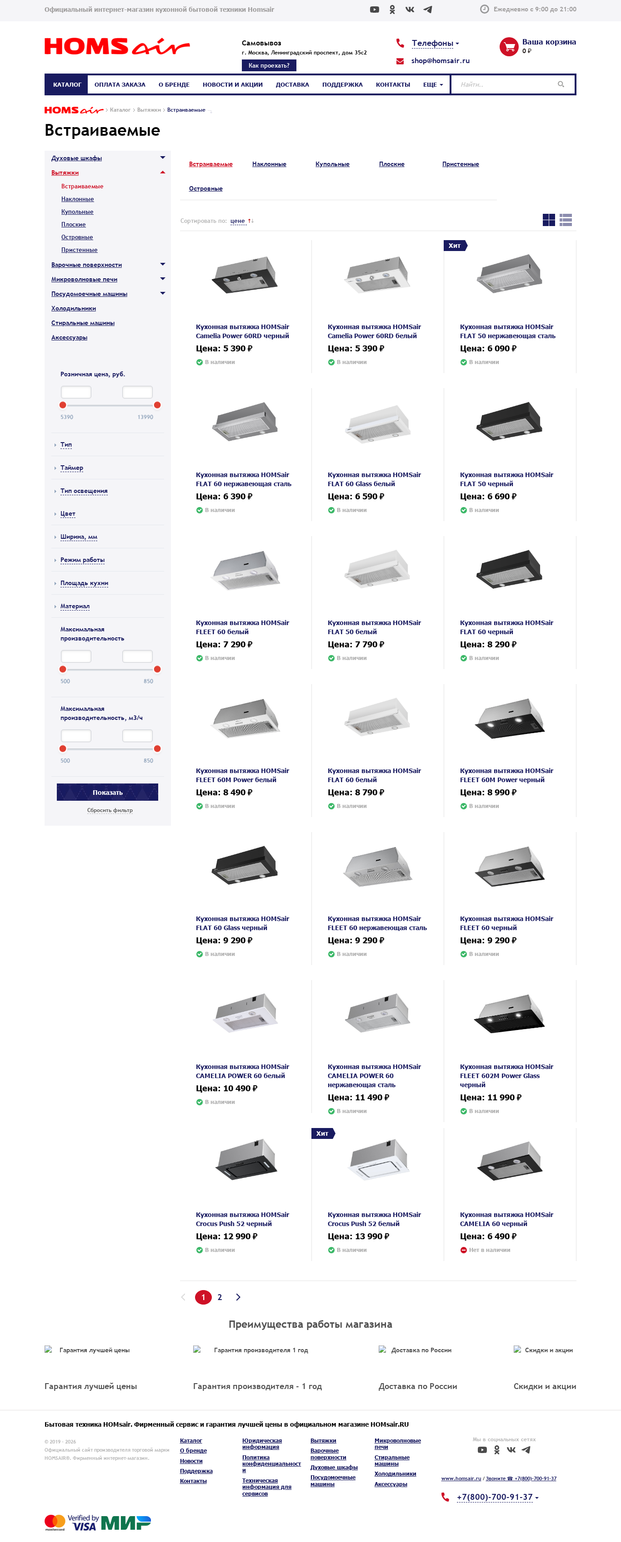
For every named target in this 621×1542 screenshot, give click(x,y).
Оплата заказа (120, 84)
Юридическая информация (262, 1443)
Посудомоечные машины (89, 294)
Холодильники (73, 308)
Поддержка (342, 84)
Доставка (292, 84)
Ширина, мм (78, 536)
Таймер (71, 467)
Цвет (67, 513)
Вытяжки (65, 172)
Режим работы (82, 560)
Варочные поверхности (86, 265)
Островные (77, 237)
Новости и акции (233, 84)
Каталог (67, 84)
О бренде (174, 84)
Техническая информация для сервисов (266, 1487)
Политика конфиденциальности (271, 1464)
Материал (75, 606)
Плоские (73, 224)
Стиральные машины (83, 323)
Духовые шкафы (76, 158)
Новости (191, 1461)
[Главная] (74, 110)
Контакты (393, 84)
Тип (66, 444)
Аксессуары (69, 337)
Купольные (77, 211)
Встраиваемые (211, 164)
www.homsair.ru (461, 1478)
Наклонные (77, 199)
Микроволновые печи (84, 279)
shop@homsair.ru (440, 60)
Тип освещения (84, 491)
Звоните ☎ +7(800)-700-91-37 (521, 1478)
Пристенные (79, 250)
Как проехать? (269, 65)
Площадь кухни (84, 583)
